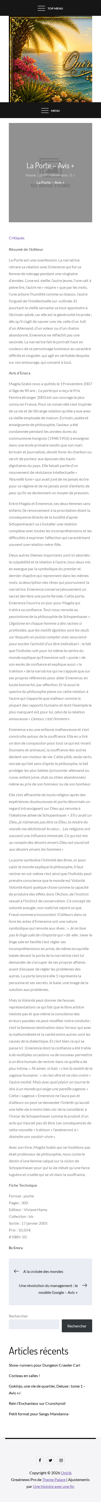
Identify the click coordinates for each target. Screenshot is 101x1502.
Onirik (66, 1472)
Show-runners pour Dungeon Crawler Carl (44, 1365)
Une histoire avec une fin (53, 1486)
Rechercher (18, 1316)
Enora (18, 1248)
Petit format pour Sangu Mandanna (38, 1413)
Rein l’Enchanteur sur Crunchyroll (37, 1403)
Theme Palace (53, 1479)
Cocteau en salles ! (24, 1375)
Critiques (17, 237)
